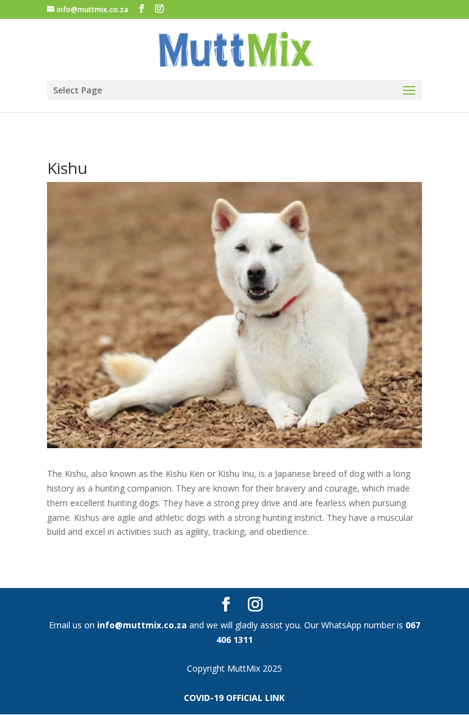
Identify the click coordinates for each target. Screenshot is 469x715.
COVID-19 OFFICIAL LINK (234, 697)
